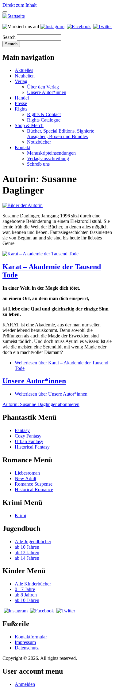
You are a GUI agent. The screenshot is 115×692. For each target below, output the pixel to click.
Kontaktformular (31, 636)
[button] (22, 205)
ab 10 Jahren (27, 547)
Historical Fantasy (32, 446)
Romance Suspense (33, 484)
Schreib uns (38, 164)
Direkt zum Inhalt (19, 5)
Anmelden (25, 684)
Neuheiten (25, 75)
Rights (21, 108)
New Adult (25, 478)
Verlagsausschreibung (48, 158)
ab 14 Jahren (27, 558)
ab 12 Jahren (27, 552)
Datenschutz (27, 647)
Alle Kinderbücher (33, 583)
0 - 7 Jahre (25, 589)
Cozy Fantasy (28, 435)
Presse (21, 103)
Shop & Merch (29, 125)
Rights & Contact (44, 114)
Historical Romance (34, 489)
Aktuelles (24, 70)
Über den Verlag (43, 86)
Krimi (20, 515)
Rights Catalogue (43, 119)
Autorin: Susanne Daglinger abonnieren (40, 404)
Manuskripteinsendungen (51, 153)
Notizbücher (39, 142)
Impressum (25, 642)
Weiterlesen (51, 394)
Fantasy (22, 430)
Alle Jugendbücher (33, 541)
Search (9, 37)
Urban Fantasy (29, 441)
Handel (22, 97)
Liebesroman (27, 473)
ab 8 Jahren (26, 594)
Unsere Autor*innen (46, 92)
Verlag (21, 81)
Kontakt (22, 147)
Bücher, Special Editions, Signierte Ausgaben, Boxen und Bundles (60, 133)
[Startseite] (13, 16)
